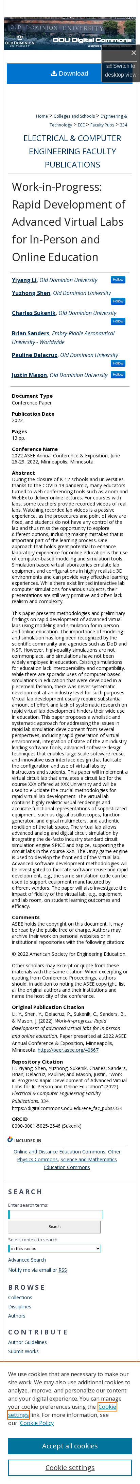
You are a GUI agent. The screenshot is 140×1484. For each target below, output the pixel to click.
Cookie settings (70, 1467)
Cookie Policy (37, 1423)
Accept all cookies (70, 1445)
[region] (70, 1422)
